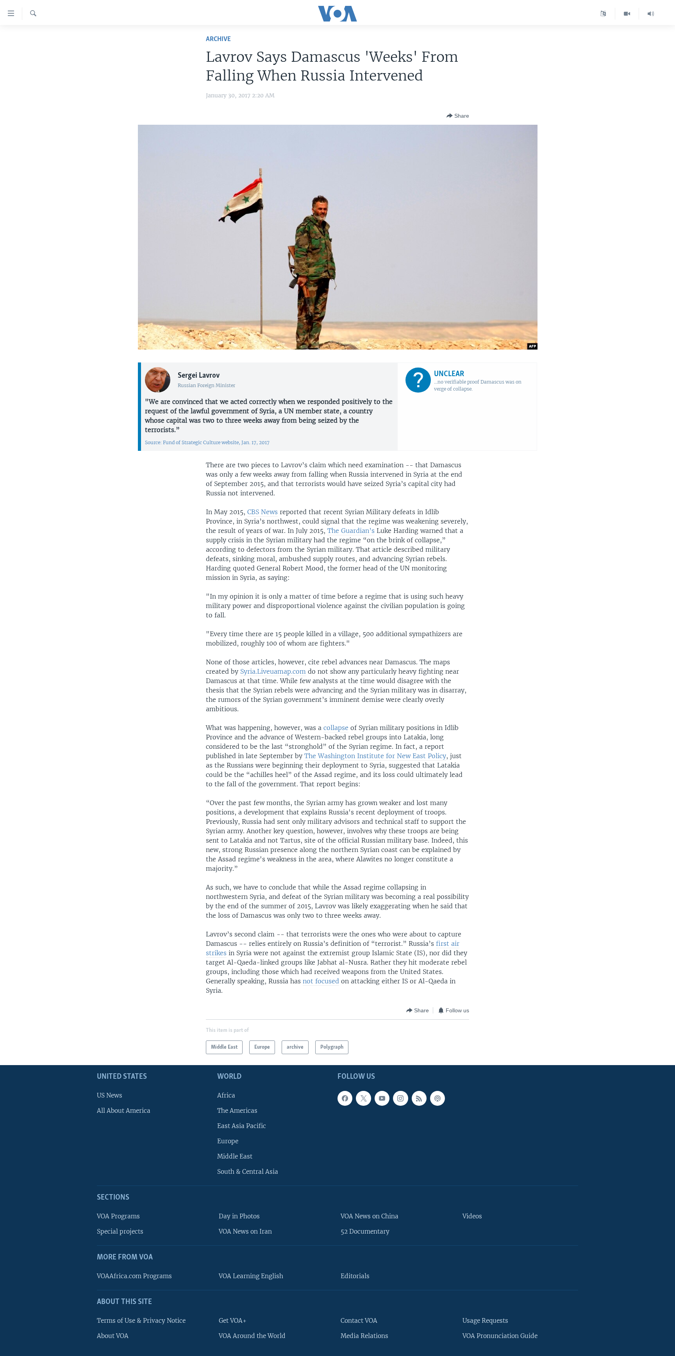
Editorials (355, 1276)
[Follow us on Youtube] (382, 1098)
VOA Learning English (251, 1276)
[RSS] (419, 1098)
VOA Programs (118, 1216)
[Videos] (627, 14)
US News (109, 1095)
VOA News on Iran (245, 1231)
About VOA (113, 1336)
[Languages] (603, 14)
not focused (321, 981)
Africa (226, 1095)
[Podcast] (437, 1098)
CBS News (262, 512)
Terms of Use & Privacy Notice (141, 1320)
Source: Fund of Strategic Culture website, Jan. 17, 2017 (207, 442)
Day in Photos (239, 1216)
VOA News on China (369, 1216)
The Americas (237, 1110)
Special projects (120, 1231)
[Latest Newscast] (650, 14)
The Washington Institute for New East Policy (375, 756)
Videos (472, 1216)
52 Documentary (365, 1231)
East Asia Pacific (241, 1126)
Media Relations (364, 1336)
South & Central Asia (247, 1171)
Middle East (234, 1156)
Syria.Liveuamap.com (273, 671)
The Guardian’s (351, 531)
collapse (335, 728)
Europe (227, 1141)
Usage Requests (485, 1320)
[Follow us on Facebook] (345, 1098)
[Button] (457, 115)
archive (218, 39)
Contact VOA (359, 1320)
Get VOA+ (232, 1320)
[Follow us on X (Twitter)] (363, 1098)
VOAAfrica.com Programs (134, 1276)
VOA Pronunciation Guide (500, 1336)
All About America (123, 1110)
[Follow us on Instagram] (400, 1098)
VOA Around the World (252, 1336)
